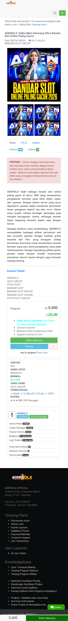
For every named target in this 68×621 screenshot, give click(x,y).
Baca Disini (42, 352)
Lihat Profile (23, 416)
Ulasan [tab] (33, 149)
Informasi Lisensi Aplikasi (24, 587)
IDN (12, 366)
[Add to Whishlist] (53, 346)
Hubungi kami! (39, 24)
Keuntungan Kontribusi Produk (26, 584)
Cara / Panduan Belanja (23, 567)
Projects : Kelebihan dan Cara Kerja (29, 597)
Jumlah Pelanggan (20, 427)
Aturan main (17, 523)
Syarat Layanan (19, 527)
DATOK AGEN (17, 40)
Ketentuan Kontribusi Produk (25, 580)
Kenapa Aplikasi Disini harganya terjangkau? (34, 590)
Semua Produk (19, 423)
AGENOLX (31, 614)
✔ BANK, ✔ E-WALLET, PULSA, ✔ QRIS (32, 393)
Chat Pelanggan (40, 416)
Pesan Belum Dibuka (19, 446)
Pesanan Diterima (20, 432)
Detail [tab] (12, 142)
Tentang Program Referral (24, 570)
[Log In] (62, 13)
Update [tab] (36, 142)
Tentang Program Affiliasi (24, 574)
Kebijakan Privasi (20, 530)
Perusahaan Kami (20, 520)
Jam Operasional (20, 540)
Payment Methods (20, 534)
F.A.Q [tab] (24, 142)
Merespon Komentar (19, 451)
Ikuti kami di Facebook (22, 601)
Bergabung (20, 436)
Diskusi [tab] (16, 149)
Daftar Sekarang (34, 340)
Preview (29, 346)
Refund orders (18, 455)
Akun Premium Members (34, 324)
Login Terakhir (20, 440)
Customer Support (20, 537)
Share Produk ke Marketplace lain (28, 604)
